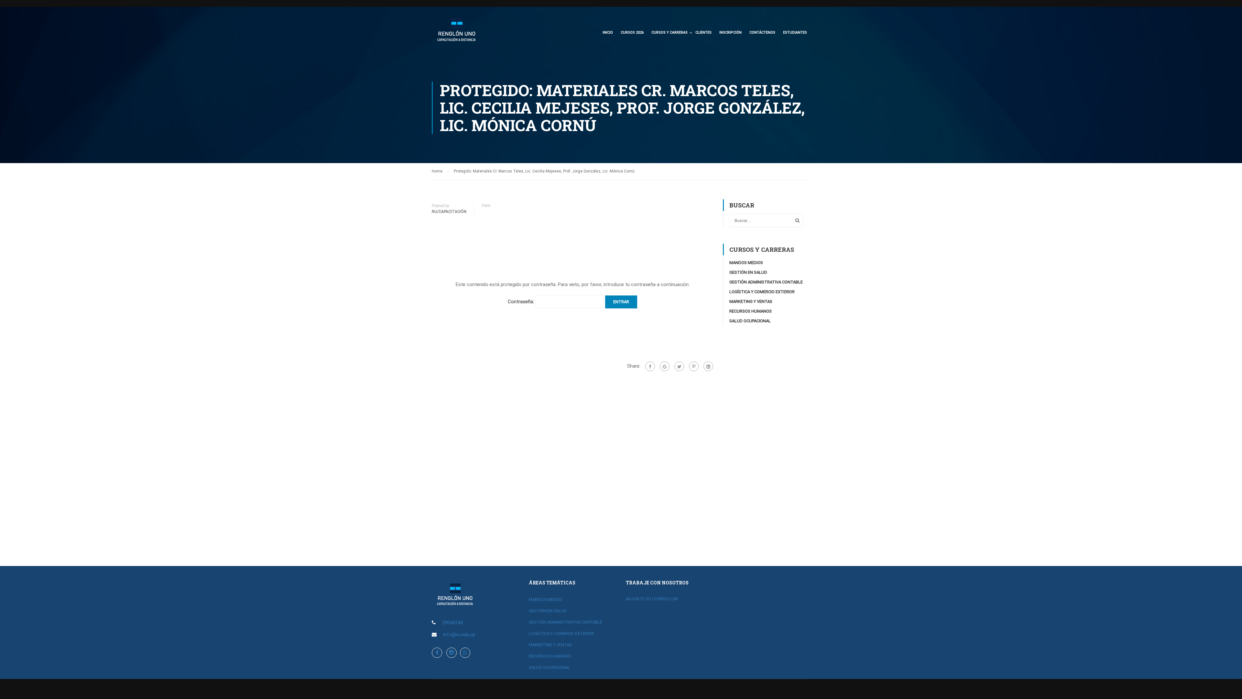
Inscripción (730, 32)
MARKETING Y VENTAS (750, 301)
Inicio (608, 32)
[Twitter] (679, 366)
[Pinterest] (694, 366)
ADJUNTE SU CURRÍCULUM (652, 598)
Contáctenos (762, 32)
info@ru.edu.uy (459, 635)
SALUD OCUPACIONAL (750, 320)
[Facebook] (650, 366)
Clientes (703, 32)
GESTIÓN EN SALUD (748, 272)
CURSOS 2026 (632, 32)
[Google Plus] (665, 366)
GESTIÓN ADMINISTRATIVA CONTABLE (766, 282)
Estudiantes (795, 32)
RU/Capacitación (449, 211)
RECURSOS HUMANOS (750, 311)
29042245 (452, 623)
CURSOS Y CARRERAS (669, 32)
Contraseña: (521, 302)
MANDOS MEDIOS (746, 262)
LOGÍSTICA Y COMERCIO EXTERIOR (762, 291)
